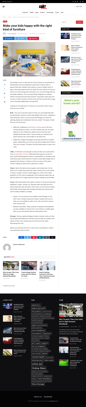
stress (34, 378)
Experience (47, 333)
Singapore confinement (37, 375)
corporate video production (37, 320)
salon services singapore (37, 373)
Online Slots (39, 368)
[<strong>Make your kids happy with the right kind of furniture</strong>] (29, 59)
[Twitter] (4, 89)
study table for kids (21, 154)
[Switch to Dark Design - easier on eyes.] (80, 1)
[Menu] (4, 6)
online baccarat (37, 360)
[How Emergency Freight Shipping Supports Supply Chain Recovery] (65, 71)
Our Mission (48, 397)
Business (25, 12)
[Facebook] (4, 84)
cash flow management (37, 313)
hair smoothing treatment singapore (39, 348)
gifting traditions (35, 340)
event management (38, 330)
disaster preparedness (36, 327)
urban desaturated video (37, 381)
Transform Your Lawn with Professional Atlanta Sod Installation (76, 363)
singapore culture (48, 375)
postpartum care (35, 371)
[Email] (4, 101)
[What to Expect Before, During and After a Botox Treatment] (65, 48)
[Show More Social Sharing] (41, 38)
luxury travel (36, 353)
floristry (47, 336)
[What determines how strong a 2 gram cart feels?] (65, 83)
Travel (57, 12)
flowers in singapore (44, 338)
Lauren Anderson (12, 33)
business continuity (47, 311)
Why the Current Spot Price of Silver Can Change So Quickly (76, 60)
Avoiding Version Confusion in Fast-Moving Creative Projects (76, 36)
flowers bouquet (35, 338)
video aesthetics (47, 381)
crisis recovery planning (37, 322)
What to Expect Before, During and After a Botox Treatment (76, 48)
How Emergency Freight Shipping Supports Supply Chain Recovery (76, 72)
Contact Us (38, 397)
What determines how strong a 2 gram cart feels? (76, 83)
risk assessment (44, 371)
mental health (38, 357)
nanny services (49, 357)
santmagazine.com (53, 401)
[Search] (82, 1)
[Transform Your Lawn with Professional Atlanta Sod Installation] (63, 363)
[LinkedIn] (4, 93)
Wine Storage (38, 384)
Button (79, 6)
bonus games (36, 311)
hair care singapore (38, 346)
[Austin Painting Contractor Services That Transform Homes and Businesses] (47, 265)
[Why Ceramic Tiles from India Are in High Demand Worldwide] (11, 265)
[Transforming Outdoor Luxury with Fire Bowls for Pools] (29, 265)
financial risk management (38, 336)
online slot (37, 364)
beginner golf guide (38, 308)
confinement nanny (36, 318)
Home (36, 12)
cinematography (47, 313)
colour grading (35, 315)
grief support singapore (40, 343)
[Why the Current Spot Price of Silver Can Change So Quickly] (65, 59)
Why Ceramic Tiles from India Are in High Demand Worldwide (11, 274)
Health (32, 12)
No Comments (33, 33)
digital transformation (39, 325)
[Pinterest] (4, 97)
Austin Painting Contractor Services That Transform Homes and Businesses (47, 275)
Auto (62, 12)
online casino (48, 360)
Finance (42, 12)
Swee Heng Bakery (44, 378)
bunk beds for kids (34, 127)
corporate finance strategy (48, 318)
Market (44, 353)
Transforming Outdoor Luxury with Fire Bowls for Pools (28, 274)
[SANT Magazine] (43, 6)
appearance (36, 305)
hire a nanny (35, 350)
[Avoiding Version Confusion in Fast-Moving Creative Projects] (65, 36)
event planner (36, 333)
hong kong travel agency (44, 350)
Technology (50, 12)
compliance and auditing (45, 315)
